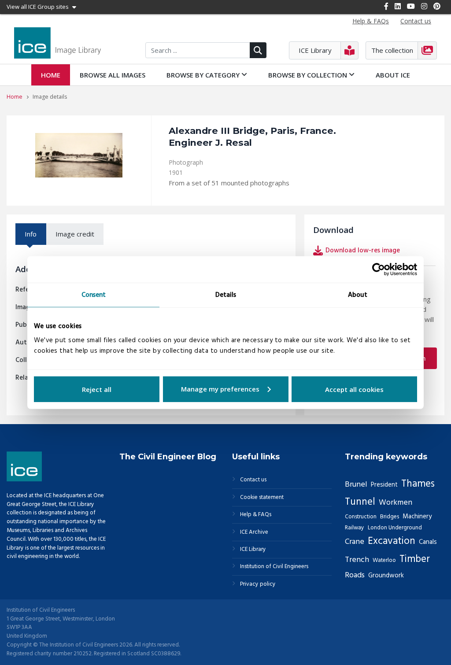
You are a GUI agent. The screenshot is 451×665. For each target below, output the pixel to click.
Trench (357, 560)
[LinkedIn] (398, 6)
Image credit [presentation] (74, 233)
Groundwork (386, 575)
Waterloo (384, 560)
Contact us (253, 480)
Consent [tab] (93, 295)
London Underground (395, 527)
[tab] (30, 234)
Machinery (417, 516)
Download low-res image (362, 250)
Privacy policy (258, 584)
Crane (354, 542)
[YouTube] (411, 6)
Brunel (356, 484)
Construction (361, 516)
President (384, 485)
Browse (112, 74)
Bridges (389, 516)
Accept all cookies (354, 388)
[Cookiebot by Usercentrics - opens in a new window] (378, 269)
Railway (354, 527)
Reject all (96, 388)
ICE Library (253, 549)
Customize (225, 389)
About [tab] (357, 295)
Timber (414, 559)
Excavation (391, 541)
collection (308, 74)
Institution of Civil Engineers (274, 566)
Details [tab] (225, 295)
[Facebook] (386, 6)
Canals (428, 542)
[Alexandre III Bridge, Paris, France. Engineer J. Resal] (78, 155)
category (203, 74)
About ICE (393, 74)
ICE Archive (254, 532)
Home (50, 74)
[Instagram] (424, 6)
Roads (355, 575)
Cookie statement (262, 497)
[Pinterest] (436, 6)
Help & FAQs (255, 514)
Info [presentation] (31, 233)
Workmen (395, 502)
